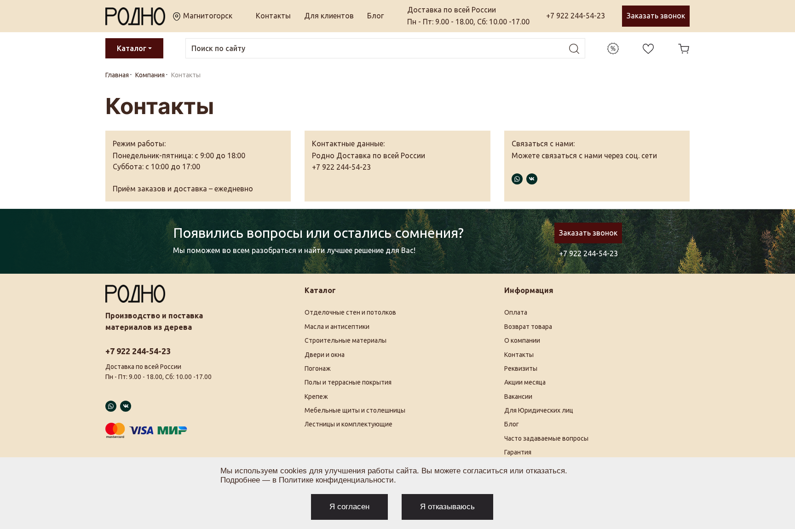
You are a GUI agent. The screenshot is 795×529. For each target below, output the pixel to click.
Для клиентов (329, 16)
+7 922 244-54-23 (575, 16)
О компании (522, 340)
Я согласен (349, 506)
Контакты (273, 16)
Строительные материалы (345, 340)
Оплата (515, 312)
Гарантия (517, 452)
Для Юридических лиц (538, 410)
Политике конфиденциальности (336, 480)
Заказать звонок (656, 16)
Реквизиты (520, 368)
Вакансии (518, 396)
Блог (375, 16)
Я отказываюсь (447, 506)
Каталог (131, 48)
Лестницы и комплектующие (348, 424)
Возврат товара (528, 326)
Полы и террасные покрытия (348, 382)
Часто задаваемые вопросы (546, 438)
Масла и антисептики (337, 326)
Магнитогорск (206, 16)
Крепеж (316, 396)
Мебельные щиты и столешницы (355, 410)
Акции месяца (525, 382)
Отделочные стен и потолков (350, 312)
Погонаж (318, 368)
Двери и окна (325, 354)
